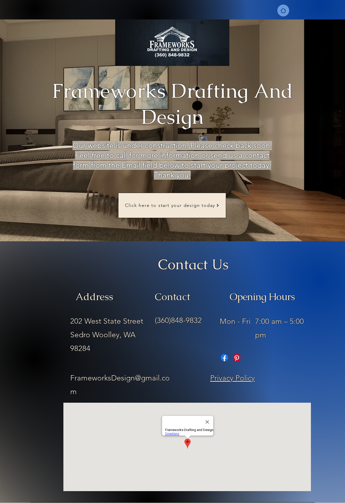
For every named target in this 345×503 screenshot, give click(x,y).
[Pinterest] (237, 358)
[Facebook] (224, 358)
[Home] (283, 10)
